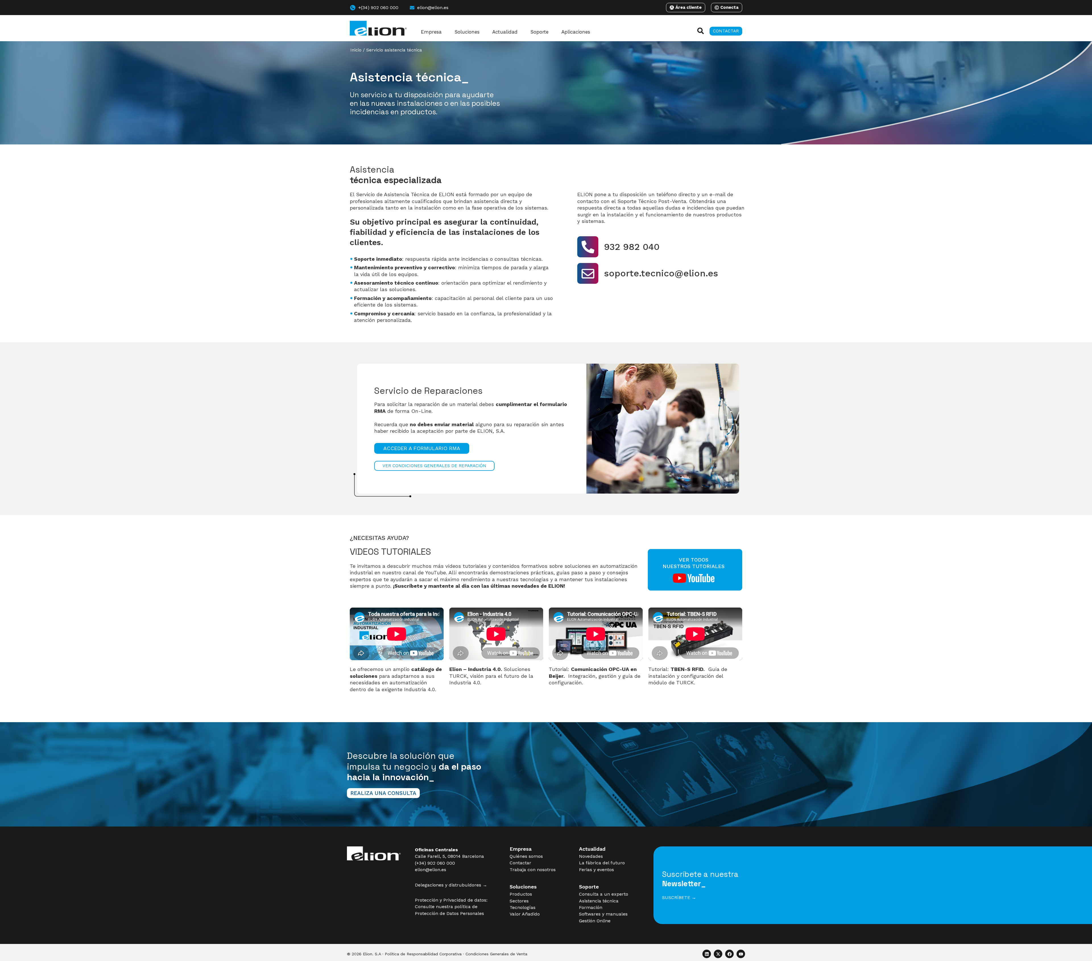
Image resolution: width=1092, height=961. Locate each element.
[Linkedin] (706, 954)
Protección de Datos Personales (449, 913)
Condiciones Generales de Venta (496, 954)
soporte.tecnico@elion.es (661, 273)
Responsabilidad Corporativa (434, 954)
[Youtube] (741, 954)
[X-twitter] (718, 954)
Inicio (355, 50)
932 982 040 (631, 246)
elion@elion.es (430, 869)
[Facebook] (729, 954)
